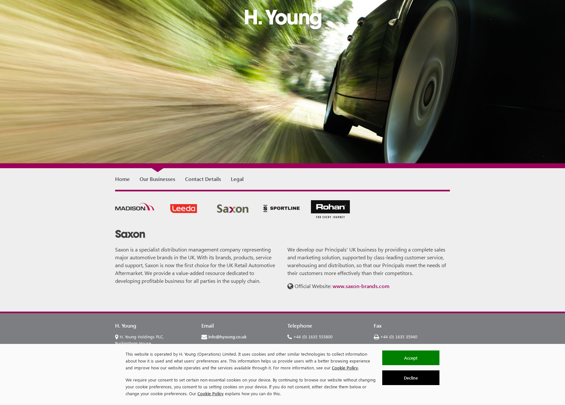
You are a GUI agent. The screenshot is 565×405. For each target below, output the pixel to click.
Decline (411, 378)
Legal (237, 178)
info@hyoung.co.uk (227, 336)
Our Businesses (157, 178)
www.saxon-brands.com (361, 286)
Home (122, 178)
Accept (411, 358)
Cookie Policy (345, 367)
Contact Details (203, 178)
